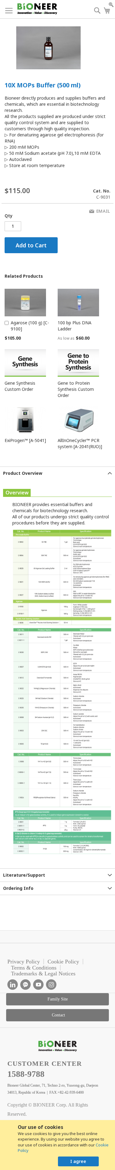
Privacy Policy (23, 961)
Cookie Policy (63, 961)
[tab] (57, 473)
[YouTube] (38, 984)
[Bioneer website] (37, 8)
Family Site (58, 999)
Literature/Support (24, 875)
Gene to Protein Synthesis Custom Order (76, 389)
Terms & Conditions (33, 967)
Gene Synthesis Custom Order (20, 386)
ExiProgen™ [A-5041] (25, 440)
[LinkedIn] (12, 984)
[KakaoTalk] (25, 984)
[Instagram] (51, 984)
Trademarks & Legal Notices (43, 973)
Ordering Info (18, 888)
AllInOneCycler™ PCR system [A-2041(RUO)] (80, 443)
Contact (58, 1015)
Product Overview (22, 473)
